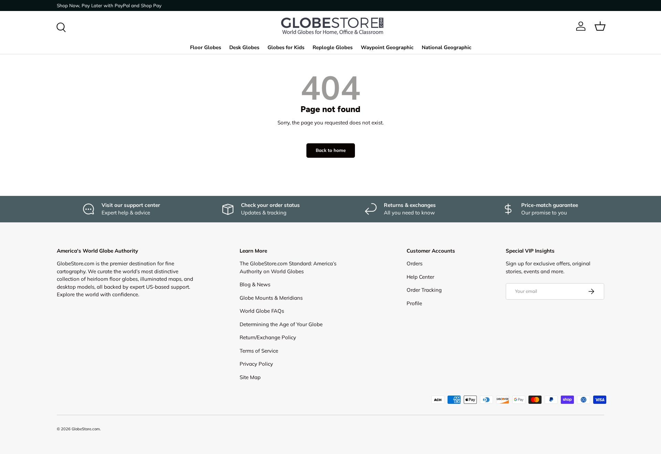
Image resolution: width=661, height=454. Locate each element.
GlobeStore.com (86, 429)
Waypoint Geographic (387, 47)
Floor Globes (205, 47)
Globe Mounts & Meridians (271, 298)
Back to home (331, 150)
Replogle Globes (333, 47)
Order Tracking (424, 290)
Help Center (420, 277)
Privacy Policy (256, 364)
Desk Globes (244, 47)
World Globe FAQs (262, 311)
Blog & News (255, 284)
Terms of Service (259, 350)
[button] (600, 26)
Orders (414, 263)
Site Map (250, 377)
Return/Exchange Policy (268, 337)
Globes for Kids (285, 47)
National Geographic (446, 47)
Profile (414, 303)
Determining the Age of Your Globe (281, 324)
